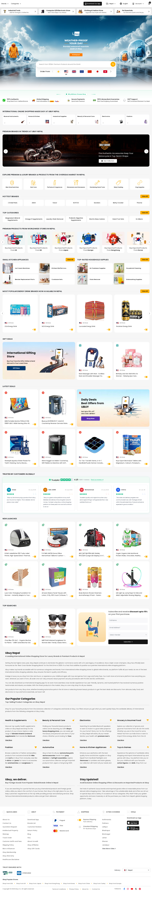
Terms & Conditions (59, 889)
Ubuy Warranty (8, 856)
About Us (6, 820)
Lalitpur (105, 827)
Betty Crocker (97, 203)
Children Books (139, 219)
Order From (45, 71)
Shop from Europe (115, 883)
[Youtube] (132, 889)
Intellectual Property (10, 830)
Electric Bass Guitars (76, 219)
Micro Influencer (9, 849)
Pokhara (105, 823)
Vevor (34, 203)
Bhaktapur (106, 830)
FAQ (29, 838)
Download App (33, 820)
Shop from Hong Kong (52, 883)
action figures (122, 763)
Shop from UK (21, 883)
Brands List (32, 823)
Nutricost (31, 736)
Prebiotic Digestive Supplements (55, 219)
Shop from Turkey (99, 883)
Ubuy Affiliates (33, 845)
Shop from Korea (69, 883)
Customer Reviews (34, 827)
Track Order (7, 838)
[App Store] (133, 823)
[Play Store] (133, 828)
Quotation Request (10, 827)
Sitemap (6, 834)
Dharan (105, 841)
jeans (17, 760)
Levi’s (10, 758)
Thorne (118, 203)
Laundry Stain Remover (33, 219)
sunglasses (26, 763)
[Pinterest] (140, 889)
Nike (33, 755)
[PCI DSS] (7, 873)
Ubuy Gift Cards (34, 849)
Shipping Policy (8, 845)
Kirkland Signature (139, 203)
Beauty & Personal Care (53, 720)
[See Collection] (76, 150)
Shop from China (84, 883)
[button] (110, 3)
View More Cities (108, 849)
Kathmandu (106, 820)
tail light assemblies (59, 758)
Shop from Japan (35, 883)
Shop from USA (8, 883)
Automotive (48, 747)
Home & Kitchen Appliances (93, 747)
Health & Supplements (16, 720)
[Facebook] (124, 889)
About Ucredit (33, 841)
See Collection (109, 159)
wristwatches (13, 763)
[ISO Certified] (23, 873)
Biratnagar (106, 834)
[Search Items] (113, 64)
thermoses (84, 760)
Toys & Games (124, 747)
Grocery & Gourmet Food (129, 720)
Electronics (85, 720)
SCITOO (55, 203)
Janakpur (105, 845)
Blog (29, 834)
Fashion (9, 747)
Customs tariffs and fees (12, 841)
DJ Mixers (118, 219)
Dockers (76, 203)
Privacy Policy (74, 889)
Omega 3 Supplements (12, 219)
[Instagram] (128, 889)
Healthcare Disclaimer (11, 859)
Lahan (104, 838)
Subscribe (127, 642)
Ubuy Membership (9, 852)
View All (145, 196)
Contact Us (7, 823)
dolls (133, 763)
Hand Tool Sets (97, 219)
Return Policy (32, 830)
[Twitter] (136, 889)
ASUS (12, 203)
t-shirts (8, 760)
